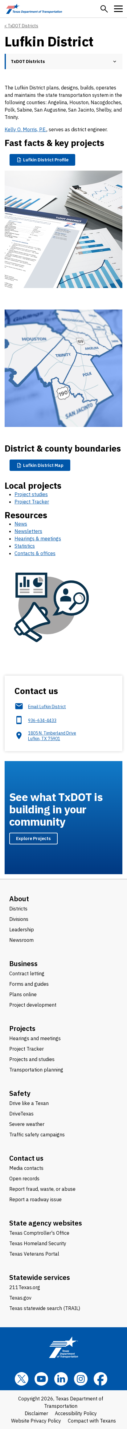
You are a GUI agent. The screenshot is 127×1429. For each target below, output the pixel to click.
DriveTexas (21, 1114)
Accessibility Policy (76, 1413)
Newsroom (21, 940)
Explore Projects (33, 838)
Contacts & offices (34, 553)
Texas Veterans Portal (34, 1254)
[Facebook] (100, 1379)
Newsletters (28, 531)
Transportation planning (36, 1070)
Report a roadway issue (35, 1199)
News (20, 524)
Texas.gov (20, 1298)
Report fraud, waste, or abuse (42, 1189)
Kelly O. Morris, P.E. (26, 129)
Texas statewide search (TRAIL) (44, 1308)
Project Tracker (31, 502)
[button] (104, 9)
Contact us (26, 1158)
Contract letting (26, 973)
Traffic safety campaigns (37, 1134)
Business (23, 963)
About (19, 898)
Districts (18, 909)
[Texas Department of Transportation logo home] (34, 9)
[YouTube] (41, 1379)
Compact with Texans (92, 1421)
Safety (20, 1093)
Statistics (24, 546)
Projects (22, 1028)
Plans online (23, 994)
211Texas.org (24, 1287)
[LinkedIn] (61, 1379)
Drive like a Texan (29, 1103)
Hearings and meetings (35, 1038)
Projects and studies (32, 1059)
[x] (21, 1379)
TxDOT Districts (23, 26)
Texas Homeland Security (37, 1243)
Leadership (21, 929)
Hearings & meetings (37, 538)
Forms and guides (29, 984)
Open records (24, 1178)
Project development (32, 1005)
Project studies (31, 494)
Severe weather (26, 1124)
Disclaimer (36, 1413)
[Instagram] (81, 1379)
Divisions (18, 919)
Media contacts (26, 1168)
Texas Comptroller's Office (39, 1233)
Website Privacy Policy (36, 1421)
